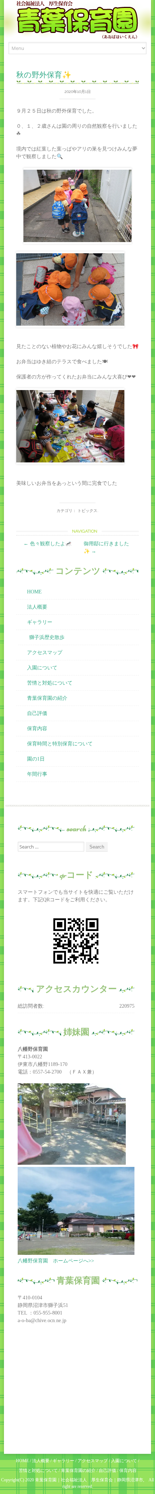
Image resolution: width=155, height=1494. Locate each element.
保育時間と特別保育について (60, 743)
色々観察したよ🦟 (47, 543)
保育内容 (37, 728)
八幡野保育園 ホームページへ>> (56, 1261)
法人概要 (37, 607)
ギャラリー (39, 622)
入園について (42, 667)
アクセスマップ (44, 652)
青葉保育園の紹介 (47, 698)
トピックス (87, 510)
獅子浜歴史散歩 (47, 637)
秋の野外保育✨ (43, 74)
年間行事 (37, 774)
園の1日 (36, 759)
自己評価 (37, 713)
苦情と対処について (49, 683)
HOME (34, 591)
